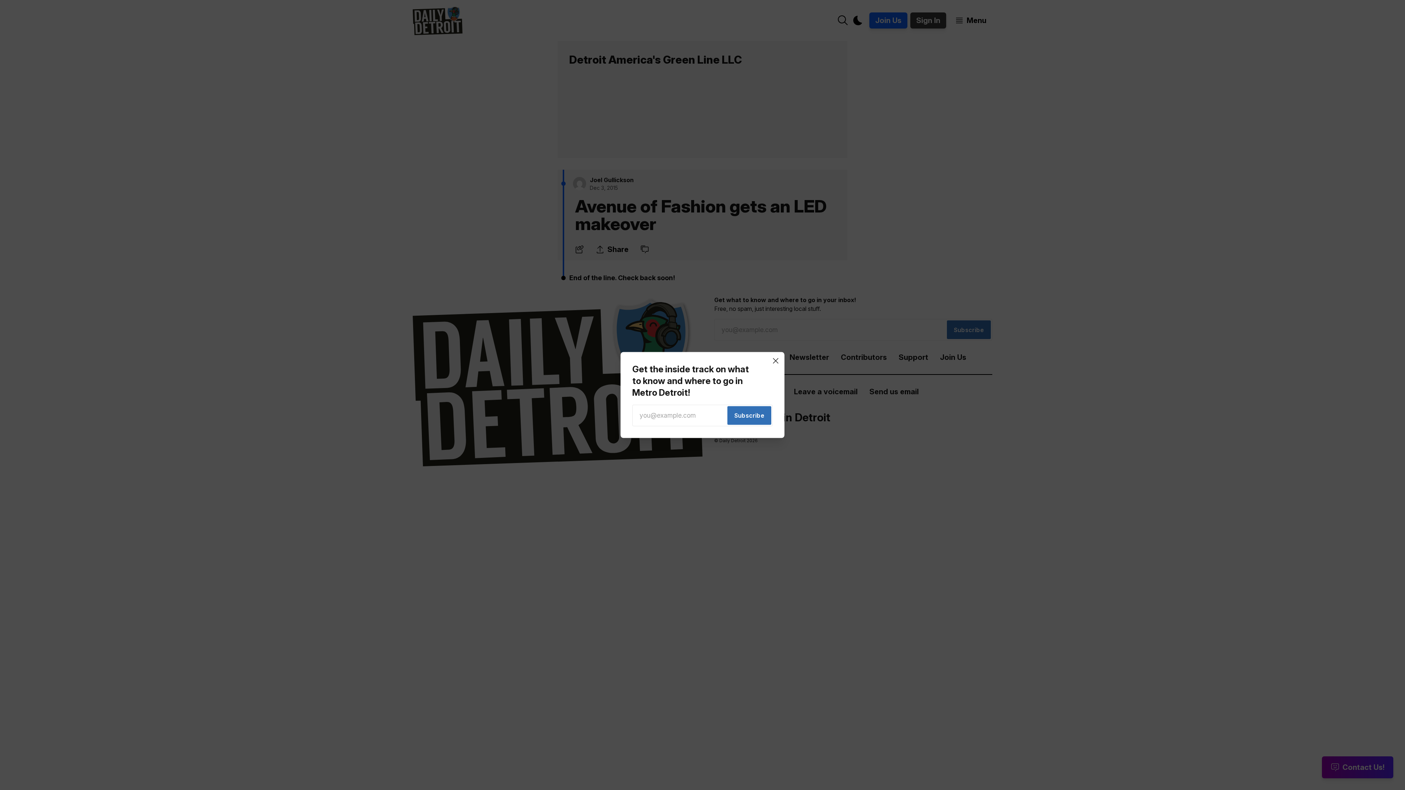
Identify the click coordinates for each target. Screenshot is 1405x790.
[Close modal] (775, 360)
